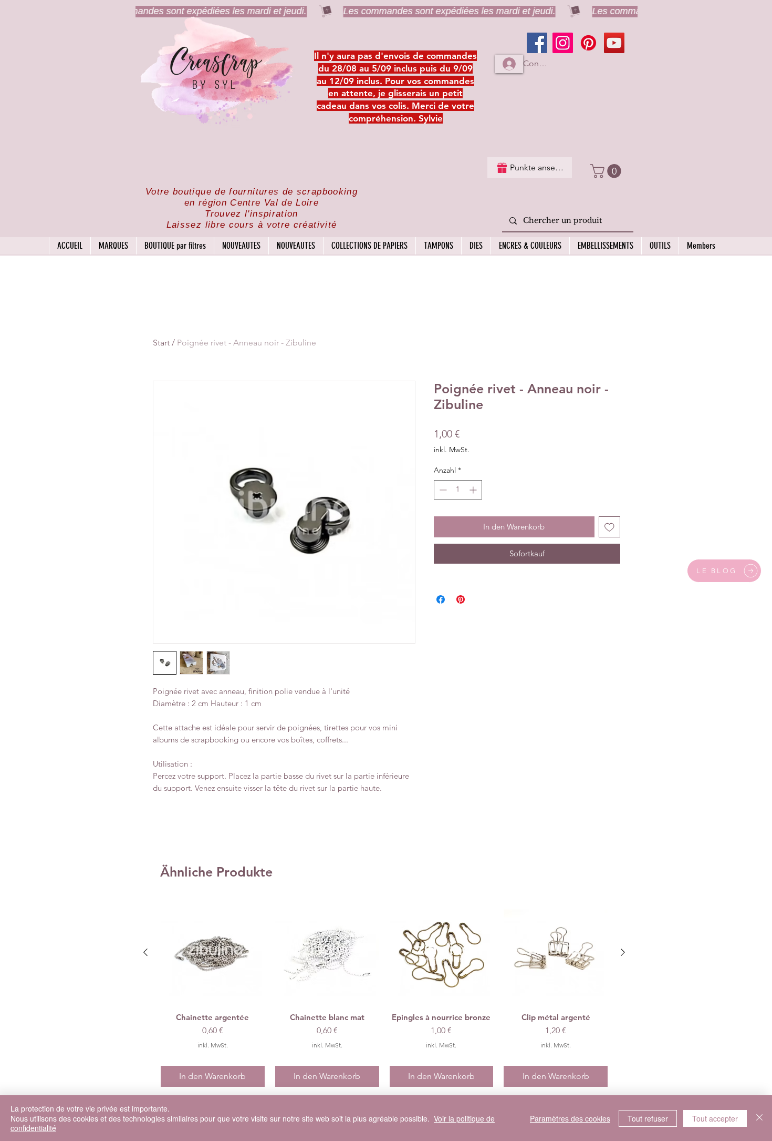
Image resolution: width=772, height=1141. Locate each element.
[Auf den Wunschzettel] (609, 527)
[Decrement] (441, 490)
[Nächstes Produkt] (623, 952)
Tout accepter (715, 1118)
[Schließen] (759, 1118)
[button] (607, 171)
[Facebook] (537, 43)
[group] (384, 994)
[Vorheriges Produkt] (145, 952)
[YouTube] (614, 43)
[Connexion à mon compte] (509, 64)
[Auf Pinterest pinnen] (460, 599)
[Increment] (474, 490)
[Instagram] (562, 43)
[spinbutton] (457, 490)
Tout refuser (648, 1118)
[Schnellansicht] (213, 953)
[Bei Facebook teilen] (440, 599)
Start (161, 343)
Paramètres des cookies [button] (570, 1118)
